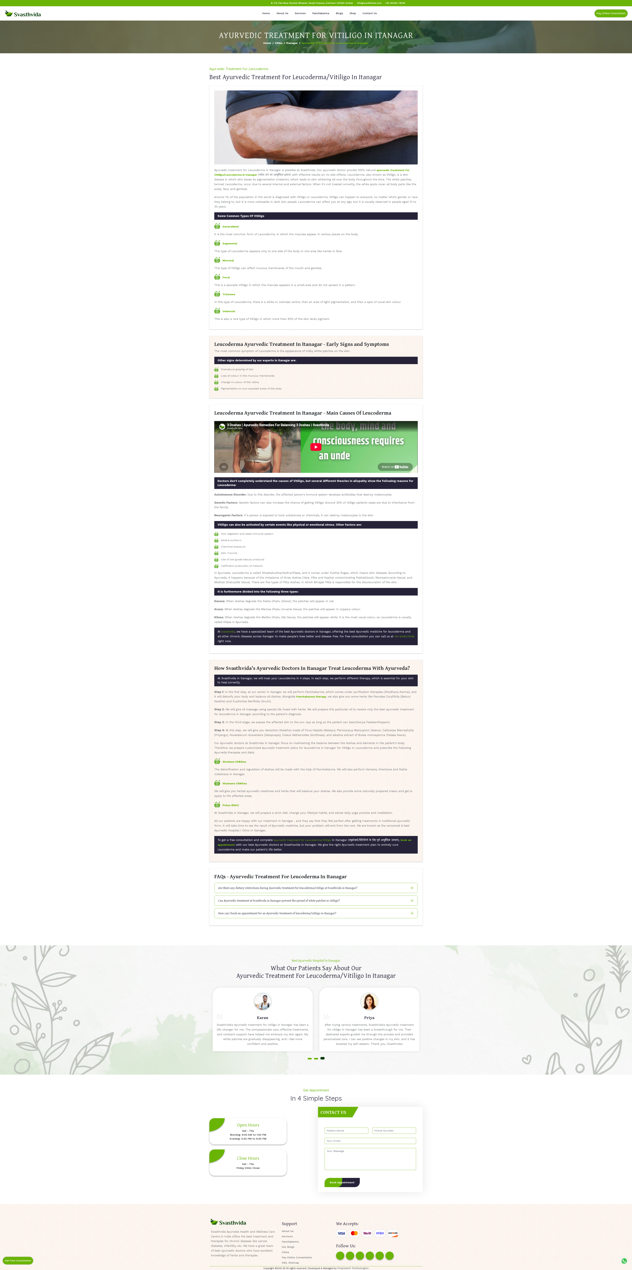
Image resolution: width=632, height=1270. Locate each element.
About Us (282, 13)
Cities (278, 43)
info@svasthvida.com (369, 3)
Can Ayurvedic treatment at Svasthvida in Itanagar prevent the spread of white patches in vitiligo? (279, 900)
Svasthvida (228, 631)
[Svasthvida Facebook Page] (340, 1256)
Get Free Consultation (18, 1260)
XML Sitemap (290, 1262)
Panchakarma (320, 13)
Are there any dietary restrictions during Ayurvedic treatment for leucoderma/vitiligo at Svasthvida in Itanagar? (287, 888)
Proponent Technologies (353, 1268)
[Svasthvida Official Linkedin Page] (33, 3)
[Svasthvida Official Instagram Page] (15, 3)
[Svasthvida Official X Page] (21, 3)
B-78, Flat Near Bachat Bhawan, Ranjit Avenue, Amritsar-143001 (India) (312, 3)
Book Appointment (342, 1182)
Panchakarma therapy (311, 696)
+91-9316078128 (404, 636)
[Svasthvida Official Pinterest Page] (27, 3)
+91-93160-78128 (395, 3)
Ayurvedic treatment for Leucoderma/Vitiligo (302, 840)
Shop (353, 13)
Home (266, 13)
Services (300, 13)
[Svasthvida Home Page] (23, 13)
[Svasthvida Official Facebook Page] (8, 3)
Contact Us (370, 13)
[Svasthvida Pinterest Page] (370, 1256)
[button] (309, 1058)
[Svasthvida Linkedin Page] (380, 1256)
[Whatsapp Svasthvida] (624, 1261)
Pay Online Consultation (611, 13)
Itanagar (292, 43)
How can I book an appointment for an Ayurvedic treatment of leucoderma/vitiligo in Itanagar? (277, 913)
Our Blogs (288, 1246)
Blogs (339, 13)
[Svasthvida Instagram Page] (350, 1256)
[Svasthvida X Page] (360, 1256)
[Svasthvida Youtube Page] (40, 3)
